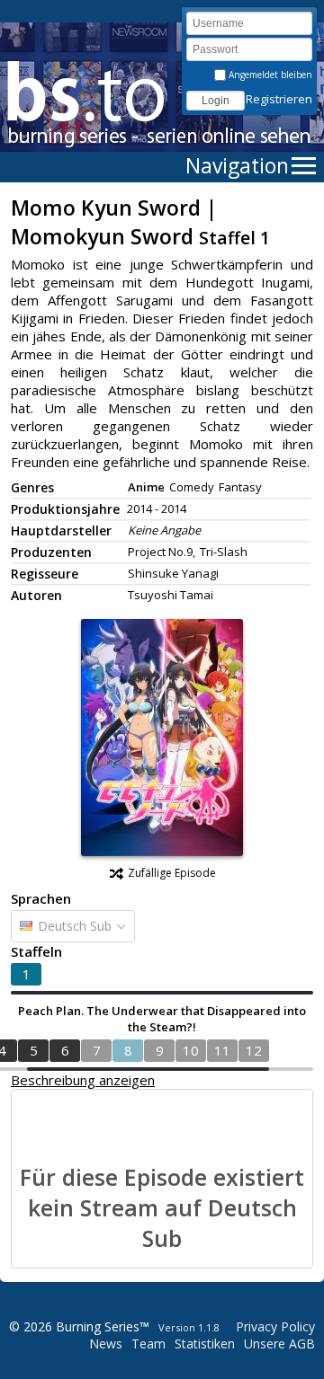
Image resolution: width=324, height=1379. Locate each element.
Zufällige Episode (172, 872)
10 (191, 1050)
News (105, 1343)
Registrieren (279, 99)
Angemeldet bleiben (269, 74)
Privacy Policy (275, 1326)
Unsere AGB (279, 1343)
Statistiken (205, 1343)
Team (148, 1343)
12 (254, 1050)
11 (222, 1050)
